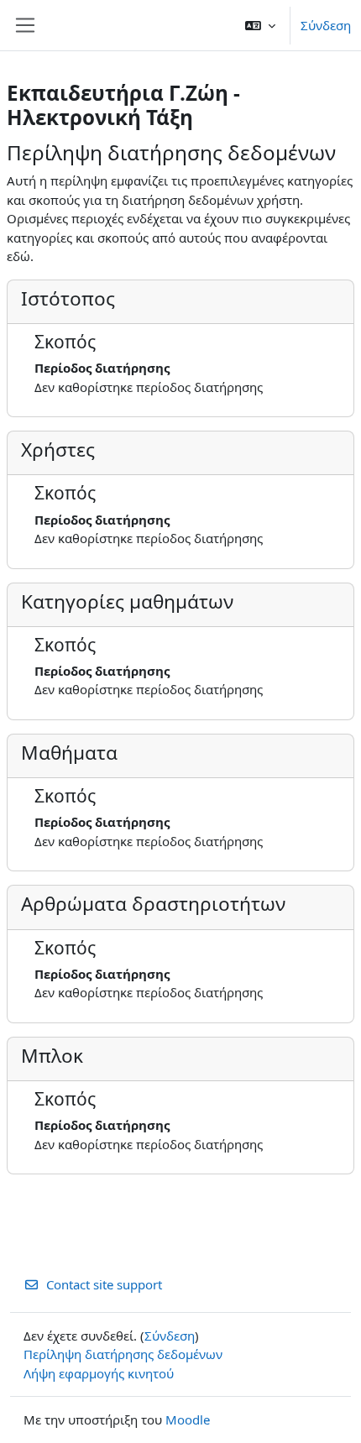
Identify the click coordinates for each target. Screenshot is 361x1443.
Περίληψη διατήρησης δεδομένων (123, 1354)
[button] (260, 25)
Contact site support (104, 1284)
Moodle (187, 1419)
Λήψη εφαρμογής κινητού (99, 1373)
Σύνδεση (326, 25)
